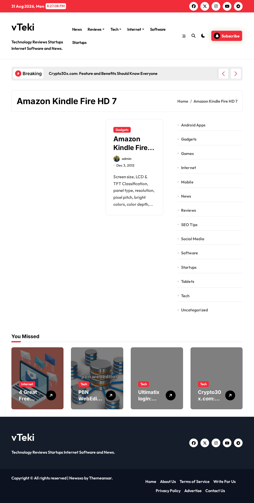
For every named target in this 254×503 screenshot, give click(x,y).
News (77, 29)
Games (187, 153)
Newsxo (76, 477)
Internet (134, 29)
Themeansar (100, 477)
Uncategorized (194, 309)
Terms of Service (195, 481)
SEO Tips (189, 224)
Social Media (192, 238)
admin (126, 158)
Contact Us (215, 490)
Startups (79, 42)
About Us (168, 481)
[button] (236, 74)
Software (158, 29)
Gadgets (122, 130)
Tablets (187, 281)
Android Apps (193, 124)
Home (150, 481)
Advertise (193, 490)
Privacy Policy (168, 490)
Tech (114, 29)
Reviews (94, 29)
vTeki (22, 27)
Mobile (187, 181)
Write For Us (224, 481)
